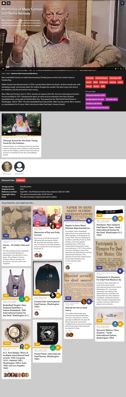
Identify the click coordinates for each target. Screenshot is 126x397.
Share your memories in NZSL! (95, 95)
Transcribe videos (111, 99)
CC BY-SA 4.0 (47, 194)
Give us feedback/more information (97, 107)
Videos (8, 73)
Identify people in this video (95, 99)
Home (3, 73)
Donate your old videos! (93, 103)
